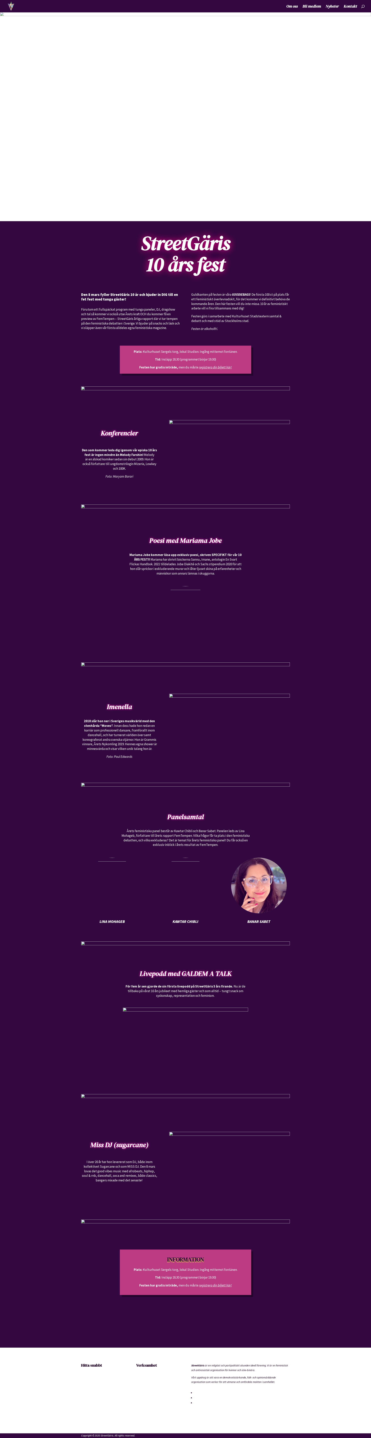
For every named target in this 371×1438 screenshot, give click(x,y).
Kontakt (350, 7)
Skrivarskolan (144, 1378)
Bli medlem (312, 7)
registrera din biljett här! (215, 367)
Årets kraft (87, 1408)
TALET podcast (144, 1408)
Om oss (292, 7)
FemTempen (143, 1386)
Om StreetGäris (90, 1378)
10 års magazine (145, 1393)
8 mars (85, 1415)
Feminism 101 (144, 1400)
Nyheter (332, 7)
